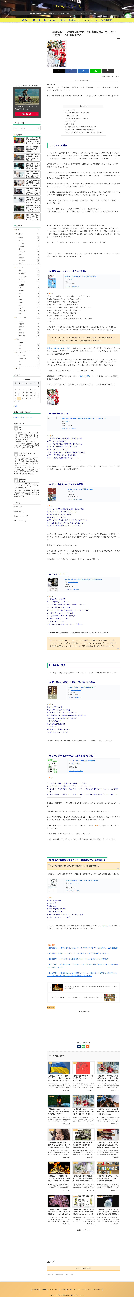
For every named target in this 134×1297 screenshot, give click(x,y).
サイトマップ (82, 1289)
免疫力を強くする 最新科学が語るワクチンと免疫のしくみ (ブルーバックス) (84, 418)
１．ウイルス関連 (69, 110)
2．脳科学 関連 (69, 124)
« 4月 (15, 406)
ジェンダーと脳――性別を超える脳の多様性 (82, 760)
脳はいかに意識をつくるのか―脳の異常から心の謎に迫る (82, 880)
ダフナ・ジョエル (76, 763)
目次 (80, 106)
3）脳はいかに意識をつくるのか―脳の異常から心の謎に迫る (84, 132)
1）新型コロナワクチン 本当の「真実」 (78, 113)
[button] (108, 71)
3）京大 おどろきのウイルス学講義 (76, 118)
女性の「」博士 (58, 348)
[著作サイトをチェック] (79, 1046)
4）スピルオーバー (71, 121)
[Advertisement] (83, 1026)
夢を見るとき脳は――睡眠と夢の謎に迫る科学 (81, 687)
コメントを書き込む (83, 1268)
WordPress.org (20, 521)
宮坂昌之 (70, 279)
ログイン (18, 507)
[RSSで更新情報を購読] (87, 1046)
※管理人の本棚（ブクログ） (23, 418)
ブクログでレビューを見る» (72, 286)
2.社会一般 (43, 1289)
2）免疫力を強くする (71, 115)
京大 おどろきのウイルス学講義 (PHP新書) (80, 489)
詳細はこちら (27, 114)
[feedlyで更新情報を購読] (83, 1046)
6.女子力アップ (71, 1289)
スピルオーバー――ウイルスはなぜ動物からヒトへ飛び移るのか (83, 579)
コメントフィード (21, 516)
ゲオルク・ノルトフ (74, 883)
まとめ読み (51, 1007)
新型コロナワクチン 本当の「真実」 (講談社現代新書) (80, 276)
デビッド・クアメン (73, 582)
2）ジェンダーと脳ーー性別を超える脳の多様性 (80, 129)
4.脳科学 (63, 1289)
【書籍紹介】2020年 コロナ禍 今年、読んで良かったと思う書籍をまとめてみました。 (79, 953)
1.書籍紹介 (35, 1289)
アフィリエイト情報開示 (95, 1289)
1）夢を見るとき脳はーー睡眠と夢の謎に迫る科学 (80, 127)
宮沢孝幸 (73, 491)
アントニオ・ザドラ (76, 690)
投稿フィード (20, 511)
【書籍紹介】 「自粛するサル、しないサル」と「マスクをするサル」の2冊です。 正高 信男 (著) (83, 948)
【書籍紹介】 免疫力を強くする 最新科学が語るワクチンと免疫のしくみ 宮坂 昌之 (78, 959)
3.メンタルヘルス (54, 1289)
